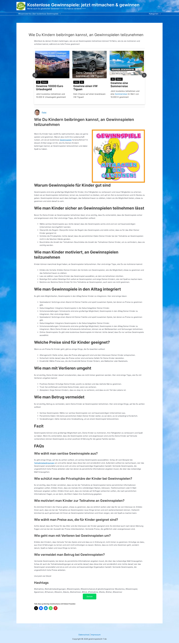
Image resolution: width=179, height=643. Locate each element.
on (45, 82)
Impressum (96, 634)
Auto (39, 82)
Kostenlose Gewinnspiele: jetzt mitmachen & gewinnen (83, 4)
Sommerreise (84, 94)
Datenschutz (84, 634)
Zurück (90, 596)
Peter (44, 112)
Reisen (81, 79)
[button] (59, 13)
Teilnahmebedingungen (44, 463)
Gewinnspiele (66, 140)
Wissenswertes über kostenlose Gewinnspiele (38, 14)
